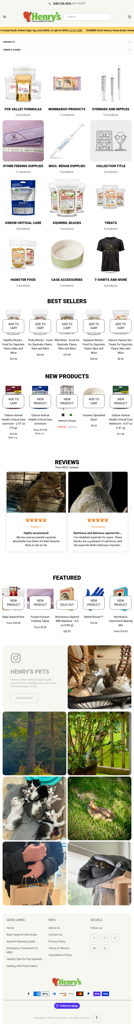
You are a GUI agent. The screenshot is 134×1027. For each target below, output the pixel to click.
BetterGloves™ (93, 616)
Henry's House (67, 420)
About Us (54, 927)
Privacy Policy (57, 941)
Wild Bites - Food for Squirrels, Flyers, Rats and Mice (67, 344)
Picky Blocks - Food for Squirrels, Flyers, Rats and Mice (40, 344)
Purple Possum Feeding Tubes (40, 619)
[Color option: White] (67, 415)
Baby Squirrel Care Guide (22, 934)
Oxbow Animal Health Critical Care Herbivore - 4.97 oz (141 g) (121, 421)
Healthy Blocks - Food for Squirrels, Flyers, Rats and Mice (13, 346)
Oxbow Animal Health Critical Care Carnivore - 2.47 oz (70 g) (13, 421)
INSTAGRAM (24, 698)
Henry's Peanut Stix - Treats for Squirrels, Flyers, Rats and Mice (120, 346)
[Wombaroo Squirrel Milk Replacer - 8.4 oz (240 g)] (67, 598)
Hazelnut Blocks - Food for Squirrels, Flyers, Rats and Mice (94, 346)
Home (10, 927)
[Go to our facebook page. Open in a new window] (94, 938)
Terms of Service (59, 948)
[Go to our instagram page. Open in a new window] (105, 938)
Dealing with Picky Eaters (22, 966)
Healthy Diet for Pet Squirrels (24, 959)
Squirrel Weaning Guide (21, 941)
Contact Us (55, 934)
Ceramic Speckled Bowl (94, 417)
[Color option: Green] (71, 415)
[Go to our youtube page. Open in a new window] (94, 948)
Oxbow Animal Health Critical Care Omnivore (40, 419)
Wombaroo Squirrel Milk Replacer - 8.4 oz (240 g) (67, 621)
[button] (4, 509)
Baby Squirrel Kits (13, 616)
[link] (110, 147)
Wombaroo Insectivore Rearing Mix (121, 621)
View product (40, 401)
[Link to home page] (67, 982)
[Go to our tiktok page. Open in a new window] (115, 938)
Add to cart (13, 326)
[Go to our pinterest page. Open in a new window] (105, 948)
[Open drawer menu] (4, 17)
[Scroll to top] (97, 1018)
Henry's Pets (60, 1017)
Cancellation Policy (60, 955)
